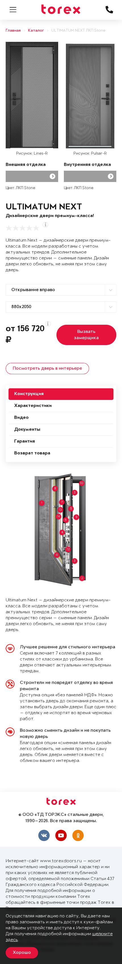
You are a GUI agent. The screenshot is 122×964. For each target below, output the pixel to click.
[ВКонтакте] (44, 835)
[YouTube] (61, 835)
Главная (13, 31)
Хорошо (22, 952)
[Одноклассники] (78, 835)
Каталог (36, 31)
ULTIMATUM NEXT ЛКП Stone (78, 31)
